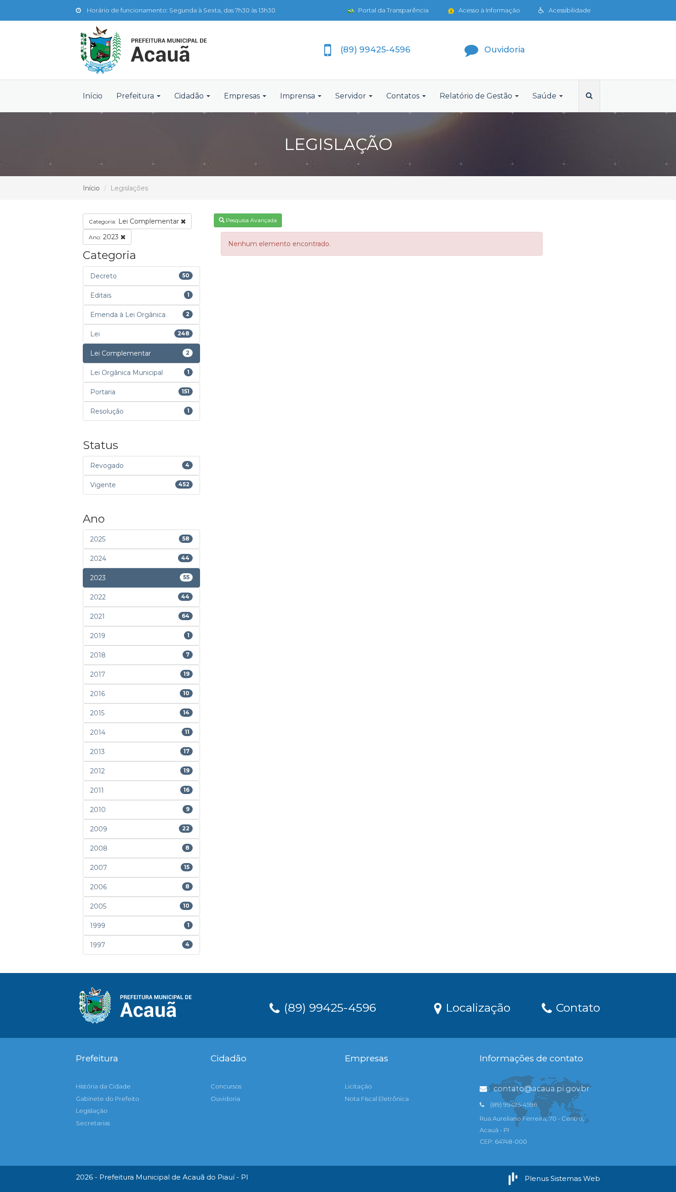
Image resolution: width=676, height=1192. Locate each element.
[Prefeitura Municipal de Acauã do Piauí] (158, 50)
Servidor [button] (351, 96)
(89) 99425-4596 (328, 1007)
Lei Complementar (135, 221)
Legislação (92, 1110)
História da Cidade (103, 1086)
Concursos (226, 1086)
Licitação (358, 1086)
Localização (476, 1007)
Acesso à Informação (488, 10)
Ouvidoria (225, 1098)
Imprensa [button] (298, 96)
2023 (104, 237)
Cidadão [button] (190, 96)
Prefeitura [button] (136, 96)
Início (93, 96)
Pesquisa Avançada (250, 220)
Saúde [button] (545, 96)
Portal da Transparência (393, 10)
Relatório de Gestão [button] (477, 96)
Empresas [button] (243, 96)
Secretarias (93, 1123)
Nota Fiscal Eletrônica (377, 1098)
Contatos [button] (403, 96)
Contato (576, 1007)
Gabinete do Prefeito (107, 1098)
